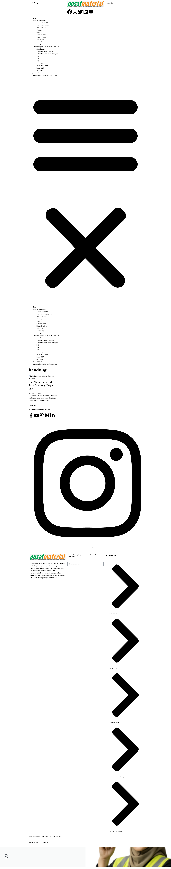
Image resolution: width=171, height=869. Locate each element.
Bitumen (40, 44)
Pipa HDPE (40, 40)
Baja (38, 56)
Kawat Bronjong (42, 37)
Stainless (40, 70)
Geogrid (39, 32)
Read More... (33, 405)
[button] (85, 191)
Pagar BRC (40, 68)
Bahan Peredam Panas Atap (46, 51)
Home (35, 18)
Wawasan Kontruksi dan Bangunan (45, 75)
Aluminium (41, 49)
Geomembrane (42, 35)
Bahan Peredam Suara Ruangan (47, 54)
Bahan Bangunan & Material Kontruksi (46, 47)
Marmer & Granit (42, 66)
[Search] (107, 7)
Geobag (39, 30)
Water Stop (40, 42)
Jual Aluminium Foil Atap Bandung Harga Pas (41, 385)
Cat (38, 61)
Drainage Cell (41, 28)
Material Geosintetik (39, 21)
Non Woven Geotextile (44, 25)
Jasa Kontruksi (38, 73)
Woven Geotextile (42, 23)
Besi (38, 59)
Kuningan (40, 63)
